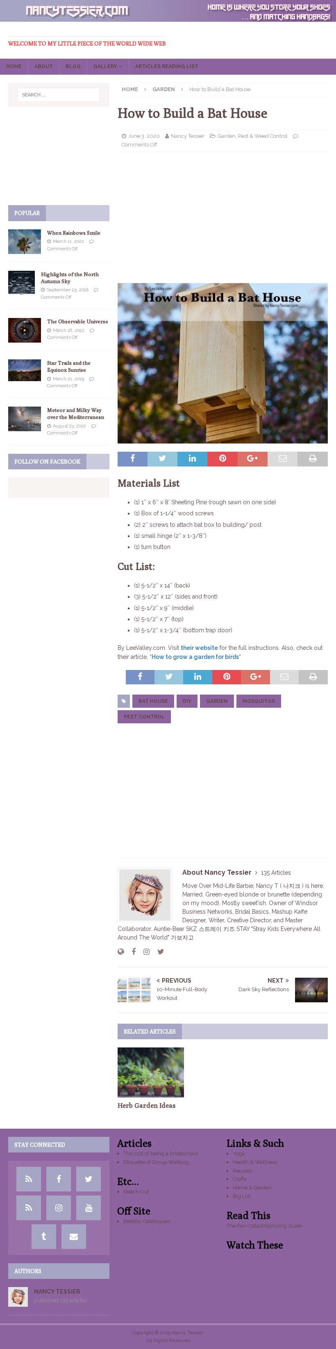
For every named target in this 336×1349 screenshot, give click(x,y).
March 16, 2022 (68, 330)
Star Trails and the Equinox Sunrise (69, 366)
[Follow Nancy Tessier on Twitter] (157, 952)
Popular (27, 213)
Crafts (240, 1179)
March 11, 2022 (68, 241)
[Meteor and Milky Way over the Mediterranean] (24, 419)
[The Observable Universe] (24, 330)
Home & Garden (252, 1187)
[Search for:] (58, 95)
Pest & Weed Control (263, 136)
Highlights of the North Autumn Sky (70, 277)
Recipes (242, 1171)
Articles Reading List (166, 66)
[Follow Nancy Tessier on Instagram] (143, 952)
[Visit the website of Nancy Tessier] (121, 952)
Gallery (105, 66)
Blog (73, 66)
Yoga (239, 1153)
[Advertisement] (223, 217)
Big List (241, 1196)
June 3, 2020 (144, 136)
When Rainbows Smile (73, 232)
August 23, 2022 (69, 426)
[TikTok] (28, 1179)
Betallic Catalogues (146, 1221)
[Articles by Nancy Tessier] (18, 1302)
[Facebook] (58, 1179)
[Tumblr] (44, 1236)
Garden (227, 136)
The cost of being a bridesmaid (160, 1153)
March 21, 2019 (68, 379)
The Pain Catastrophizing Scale (264, 1226)
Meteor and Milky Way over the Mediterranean (75, 413)
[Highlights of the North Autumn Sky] (21, 283)
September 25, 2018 (68, 290)
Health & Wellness (255, 1162)
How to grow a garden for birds (195, 657)
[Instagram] (58, 1208)
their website (199, 648)
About (43, 66)
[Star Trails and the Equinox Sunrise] (24, 370)
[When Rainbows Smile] (24, 241)
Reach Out (136, 1192)
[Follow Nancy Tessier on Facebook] (130, 952)
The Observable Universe (77, 321)
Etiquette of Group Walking (156, 1162)
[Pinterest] (28, 1208)
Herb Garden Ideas (146, 1105)
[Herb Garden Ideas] (151, 1072)
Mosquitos (259, 701)
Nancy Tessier (187, 136)
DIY (187, 701)
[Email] (73, 1236)
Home (14, 66)
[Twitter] (88, 1179)
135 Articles (276, 872)
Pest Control (144, 717)
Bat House (153, 701)
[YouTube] (88, 1208)
